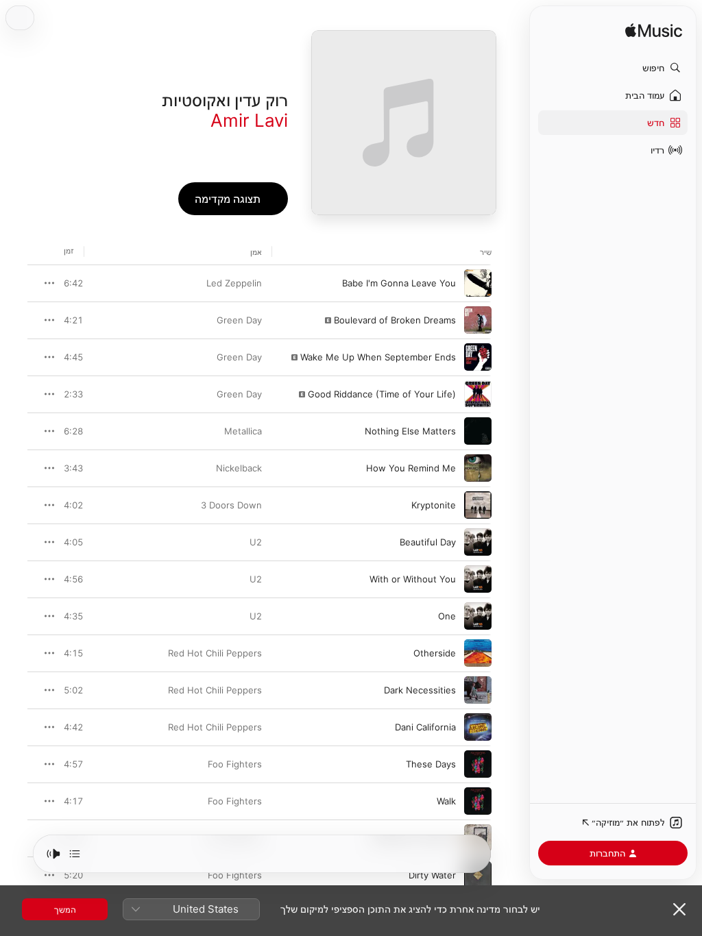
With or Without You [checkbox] (413, 579)
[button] (613, 67)
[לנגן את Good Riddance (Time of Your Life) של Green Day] (478, 394)
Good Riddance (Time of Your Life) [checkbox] (382, 394)
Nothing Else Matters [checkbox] (410, 431)
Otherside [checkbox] (434, 653)
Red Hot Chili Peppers (215, 653)
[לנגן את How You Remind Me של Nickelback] (478, 468)
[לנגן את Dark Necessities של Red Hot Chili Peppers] (478, 690)
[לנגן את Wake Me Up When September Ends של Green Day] (478, 357)
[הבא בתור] (74, 853)
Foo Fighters (235, 764)
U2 (256, 542)
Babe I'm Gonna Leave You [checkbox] (399, 283)
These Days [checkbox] (431, 764)
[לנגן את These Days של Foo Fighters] (478, 764)
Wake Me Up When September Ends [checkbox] (378, 357)
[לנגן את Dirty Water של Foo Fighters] (478, 875)
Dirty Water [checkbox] (432, 875)
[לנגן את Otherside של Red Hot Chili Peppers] (478, 653)
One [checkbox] (447, 616)
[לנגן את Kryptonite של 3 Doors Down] (478, 505)
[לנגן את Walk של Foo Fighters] (478, 801)
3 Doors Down (231, 505)
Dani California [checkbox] (425, 727)
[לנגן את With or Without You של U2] (478, 579)
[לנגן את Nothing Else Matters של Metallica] (478, 431)
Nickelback (239, 468)
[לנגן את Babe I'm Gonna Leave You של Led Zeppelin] (478, 283)
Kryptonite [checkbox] (433, 505)
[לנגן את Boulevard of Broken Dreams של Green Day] (478, 320)
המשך (65, 909)
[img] (653, 31)
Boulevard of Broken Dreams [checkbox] (395, 320)
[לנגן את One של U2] (478, 616)
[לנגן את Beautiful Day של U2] (478, 542)
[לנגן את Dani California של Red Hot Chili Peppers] (478, 727)
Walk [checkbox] (446, 801)
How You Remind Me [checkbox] (411, 468)
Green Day (239, 320)
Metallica (243, 431)
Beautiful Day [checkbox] (428, 542)
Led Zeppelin (234, 283)
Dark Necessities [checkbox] (420, 690)
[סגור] (679, 909)
